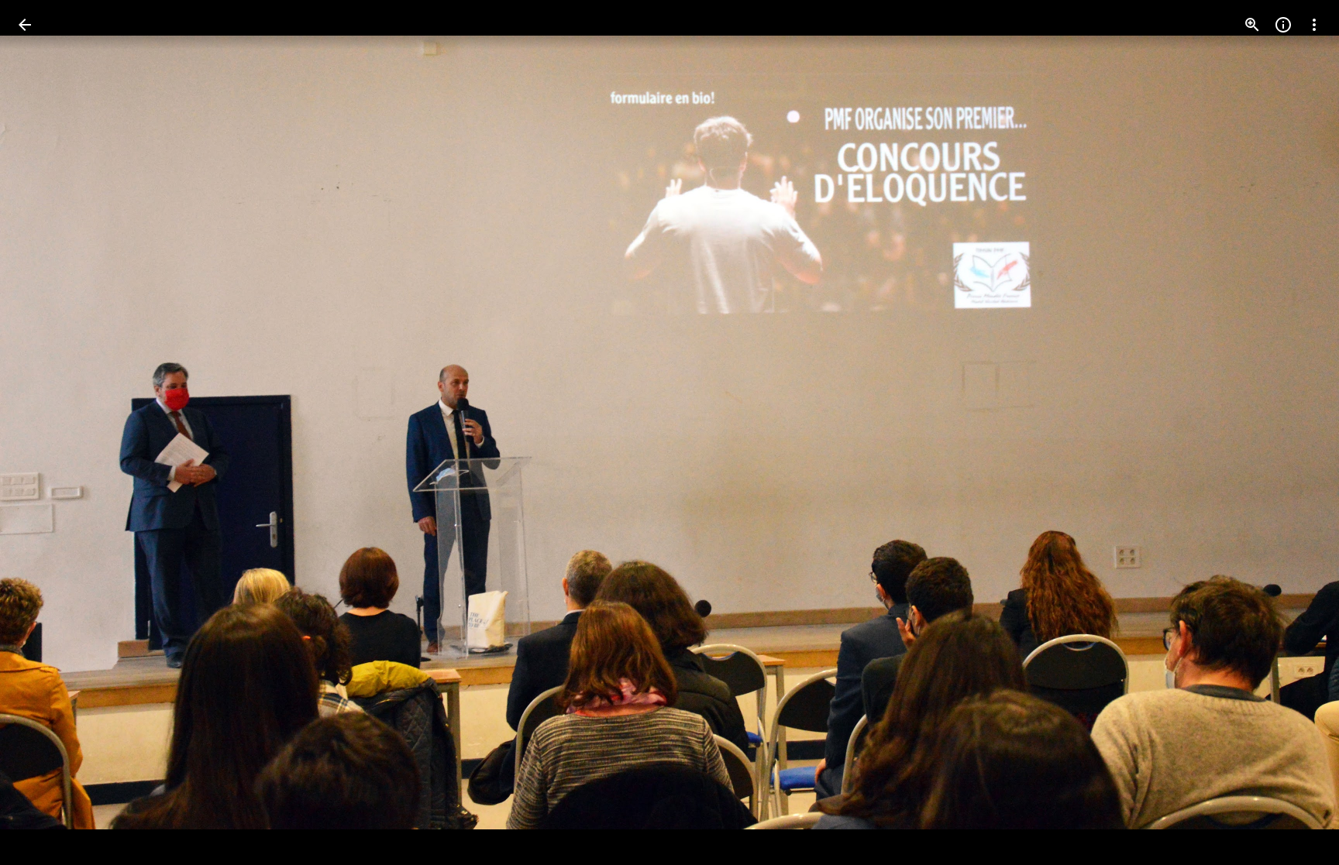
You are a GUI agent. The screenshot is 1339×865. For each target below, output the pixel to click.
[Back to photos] (24, 24)
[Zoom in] (1252, 24)
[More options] (1314, 24)
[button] (43, 433)
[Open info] (1283, 24)
